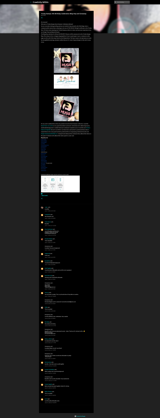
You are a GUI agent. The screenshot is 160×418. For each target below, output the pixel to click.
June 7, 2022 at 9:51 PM (50, 288)
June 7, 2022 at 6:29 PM (50, 264)
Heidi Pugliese (48, 268)
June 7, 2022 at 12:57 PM (50, 235)
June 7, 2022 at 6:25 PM (50, 257)
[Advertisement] (100, 54)
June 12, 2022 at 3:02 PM (50, 388)
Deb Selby (47, 322)
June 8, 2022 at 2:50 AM (50, 303)
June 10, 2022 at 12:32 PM (50, 365)
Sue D (46, 398)
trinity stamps (45, 195)
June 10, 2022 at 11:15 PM (50, 380)
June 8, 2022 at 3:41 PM (50, 335)
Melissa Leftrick (48, 339)
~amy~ (46, 207)
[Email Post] (41, 194)
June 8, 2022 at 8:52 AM (50, 311)
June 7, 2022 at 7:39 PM (50, 272)
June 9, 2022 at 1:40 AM (50, 358)
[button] (41, 18)
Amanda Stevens (48, 238)
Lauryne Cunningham (49, 369)
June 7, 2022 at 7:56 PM (50, 279)
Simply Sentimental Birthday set (49, 133)
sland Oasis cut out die (47, 125)
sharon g (47, 292)
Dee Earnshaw (48, 362)
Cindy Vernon (48, 221)
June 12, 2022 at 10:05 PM (50, 402)
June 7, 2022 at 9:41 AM (50, 210)
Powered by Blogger (80, 416)
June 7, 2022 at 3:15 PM (50, 249)
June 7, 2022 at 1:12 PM (50, 242)
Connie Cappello (48, 384)
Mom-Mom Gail (48, 275)
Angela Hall (47, 253)
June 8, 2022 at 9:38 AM (50, 318)
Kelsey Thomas (48, 391)
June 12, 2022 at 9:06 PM (50, 395)
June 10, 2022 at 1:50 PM (50, 373)
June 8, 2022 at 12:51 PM (50, 325)
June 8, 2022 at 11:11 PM (50, 342)
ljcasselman (47, 260)
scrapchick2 (47, 214)
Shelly (46, 307)
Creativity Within (40, 2)
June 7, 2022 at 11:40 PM (50, 296)
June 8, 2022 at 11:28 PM (50, 350)
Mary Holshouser (48, 229)
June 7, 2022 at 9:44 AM (50, 218)
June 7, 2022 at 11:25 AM (50, 225)
